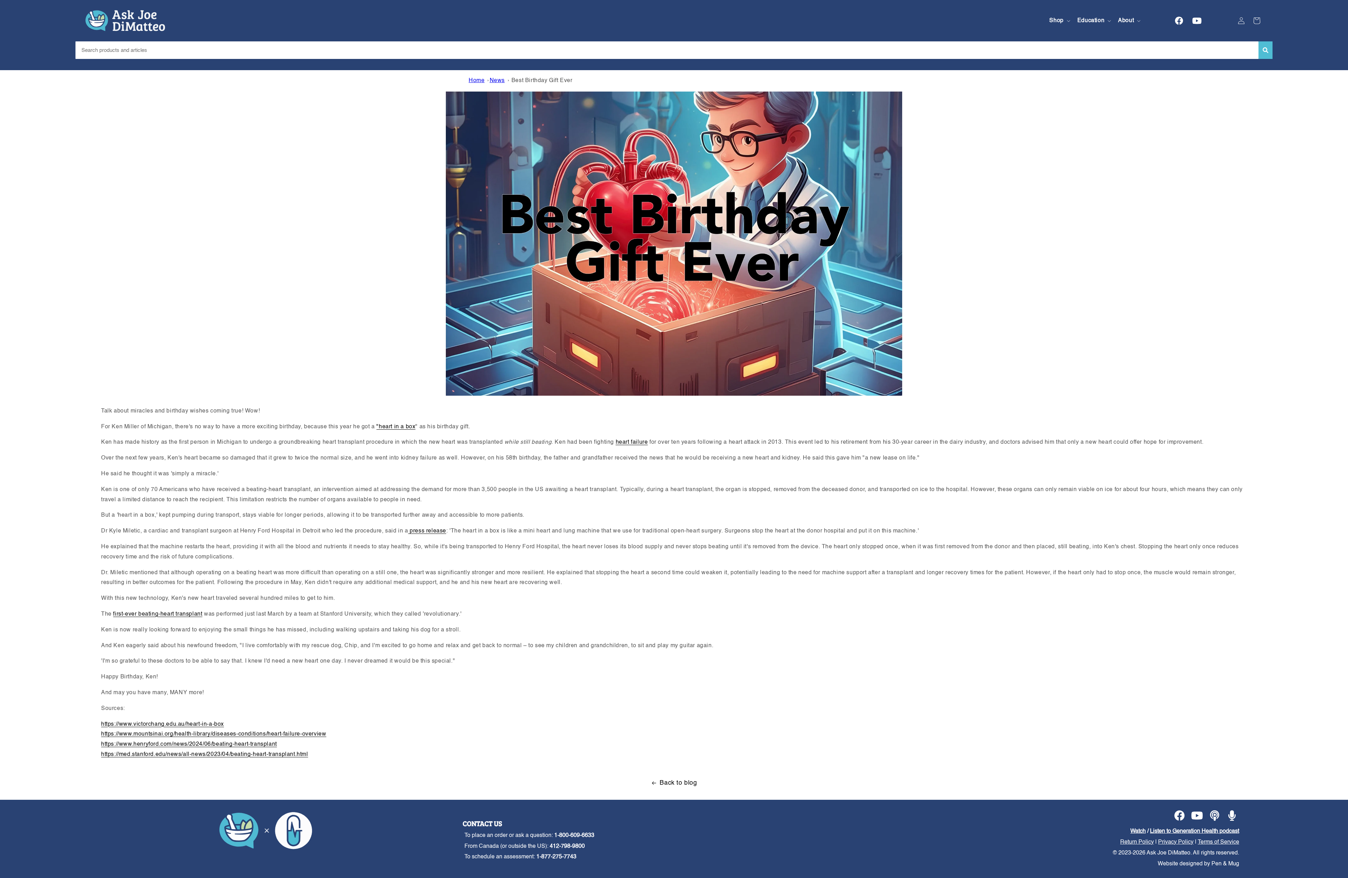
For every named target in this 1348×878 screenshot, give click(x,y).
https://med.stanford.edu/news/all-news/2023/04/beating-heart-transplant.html (204, 754)
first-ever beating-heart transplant (157, 614)
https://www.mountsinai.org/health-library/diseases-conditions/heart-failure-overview (213, 734)
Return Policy (1137, 842)
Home (476, 80)
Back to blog (678, 783)
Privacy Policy (1176, 842)
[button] (1059, 21)
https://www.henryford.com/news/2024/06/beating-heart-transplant (189, 744)
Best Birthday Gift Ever (542, 80)
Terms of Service (1218, 842)
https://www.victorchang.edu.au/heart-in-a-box (162, 724)
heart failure (632, 442)
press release (427, 531)
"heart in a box (395, 427)
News (497, 80)
